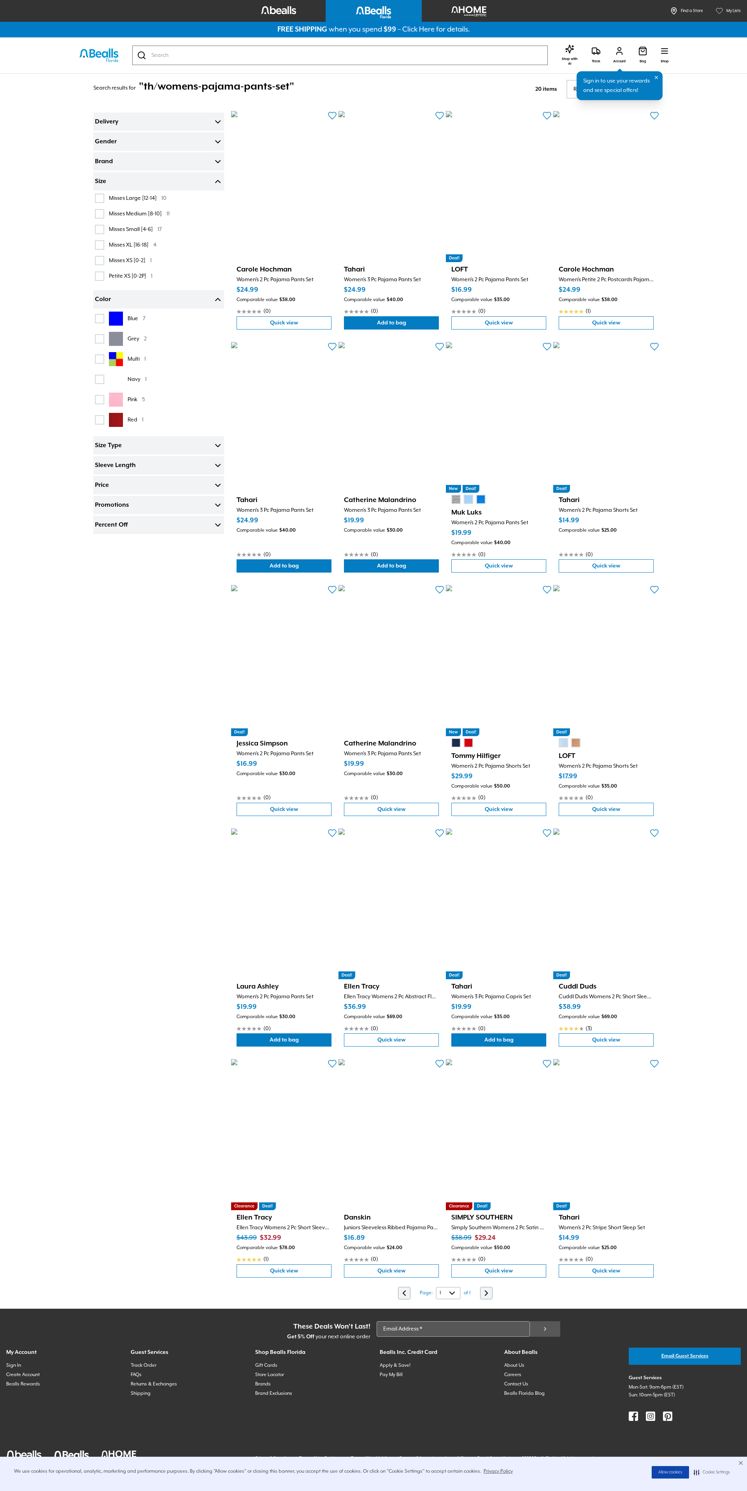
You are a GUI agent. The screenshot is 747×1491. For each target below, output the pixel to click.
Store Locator (269, 1375)
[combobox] (340, 55)
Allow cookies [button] (670, 1472)
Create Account (23, 1375)
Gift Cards (266, 1365)
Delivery (106, 121)
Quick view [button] (300, 325)
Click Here (418, 29)
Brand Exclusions (273, 1393)
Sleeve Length (115, 465)
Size (100, 181)
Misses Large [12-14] (138, 198)
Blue (137, 318)
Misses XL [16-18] (132, 244)
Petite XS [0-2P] (131, 276)
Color (103, 299)
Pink (136, 399)
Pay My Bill (391, 1375)
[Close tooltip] (656, 77)
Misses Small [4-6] (135, 229)
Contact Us (516, 1384)
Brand (104, 161)
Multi (137, 359)
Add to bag (408, 325)
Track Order (143, 1365)
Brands (263, 1384)
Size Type (108, 445)
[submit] (545, 1329)
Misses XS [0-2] (130, 260)
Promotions (112, 505)
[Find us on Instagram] (650, 1416)
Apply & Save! (395, 1365)
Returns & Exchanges (154, 1384)
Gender (106, 141)
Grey (137, 338)
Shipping (141, 1393)
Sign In (13, 1365)
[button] (711, 1472)
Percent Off (111, 525)
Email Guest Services (684, 1356)
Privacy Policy (498, 1471)
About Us (514, 1365)
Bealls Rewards (23, 1384)
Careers (512, 1375)
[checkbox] (99, 198)
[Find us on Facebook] (633, 1416)
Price (102, 485)
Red (136, 419)
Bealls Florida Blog (524, 1393)
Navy (137, 379)
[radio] (456, 499)
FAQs (136, 1375)
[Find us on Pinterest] (667, 1416)
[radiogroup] (468, 499)
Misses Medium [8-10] (139, 213)
